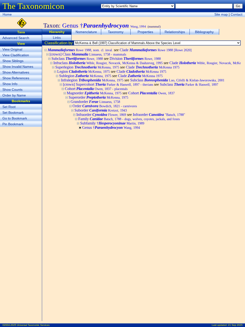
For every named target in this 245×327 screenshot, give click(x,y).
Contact (236, 14)
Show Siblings (12, 61)
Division (135, 58)
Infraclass (108, 63)
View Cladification (15, 55)
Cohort (96, 89)
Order (104, 106)
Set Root (9, 107)
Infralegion (92, 80)
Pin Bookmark (12, 124)
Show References (15, 78)
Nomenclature (86, 32)
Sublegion (85, 76)
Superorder (98, 97)
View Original (12, 49)
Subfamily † (112, 123)
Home (7, 14)
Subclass (77, 58)
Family (129, 119)
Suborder (100, 110)
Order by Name (14, 95)
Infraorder (101, 115)
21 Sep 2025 (235, 325)
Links (57, 37)
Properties (145, 32)
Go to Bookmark (14, 118)
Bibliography (204, 32)
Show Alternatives (15, 72)
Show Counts (12, 89)
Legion (83, 71)
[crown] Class (88, 54)
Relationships (175, 32)
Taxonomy (115, 32)
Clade (156, 50)
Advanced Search (15, 38)
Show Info (9, 84)
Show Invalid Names (17, 66)
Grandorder (95, 102)
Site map (221, 14)
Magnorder (94, 93)
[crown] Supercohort (108, 84)
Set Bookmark (13, 112)
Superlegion (87, 67)
